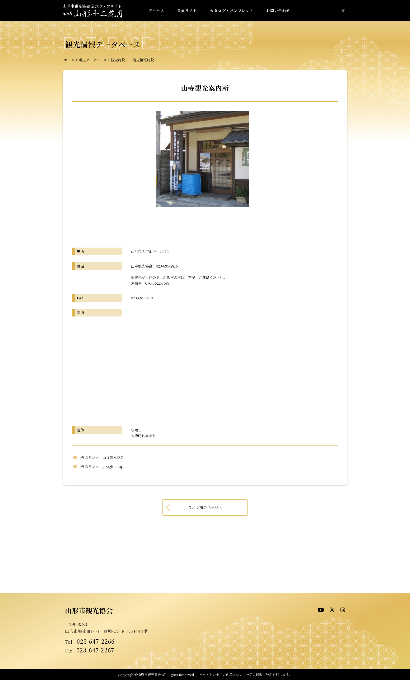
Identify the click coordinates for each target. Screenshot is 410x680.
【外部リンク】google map (100, 466)
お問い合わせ (278, 10)
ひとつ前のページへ (205, 507)
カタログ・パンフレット (231, 10)
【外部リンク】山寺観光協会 (101, 457)
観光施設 (118, 59)
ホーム (69, 59)
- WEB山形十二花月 (92, 14)
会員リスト (187, 10)
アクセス (156, 10)
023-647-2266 (96, 641)
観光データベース (93, 59)
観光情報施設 (141, 59)
